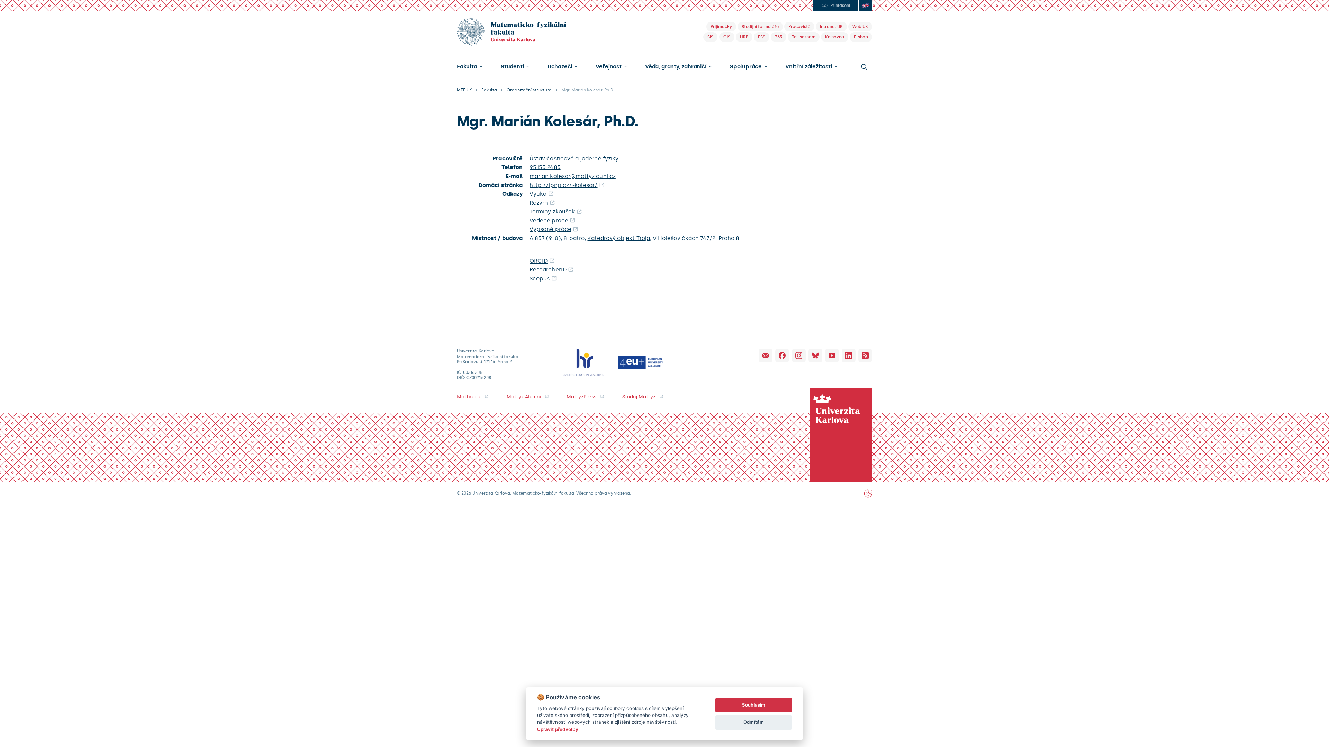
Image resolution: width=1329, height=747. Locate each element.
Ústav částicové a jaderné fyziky (574, 158)
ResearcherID (548, 269)
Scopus (540, 278)
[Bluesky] (815, 355)
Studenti (512, 67)
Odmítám (753, 722)
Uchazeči (560, 67)
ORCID (539, 261)
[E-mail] (765, 355)
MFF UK (464, 90)
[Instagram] (799, 355)
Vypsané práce (550, 229)
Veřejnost (608, 67)
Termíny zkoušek (552, 211)
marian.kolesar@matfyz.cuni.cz (573, 176)
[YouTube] (832, 355)
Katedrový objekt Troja (618, 238)
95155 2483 (545, 167)
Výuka (538, 194)
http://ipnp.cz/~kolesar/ (564, 185)
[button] (469, 66)
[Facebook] (782, 355)
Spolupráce (746, 67)
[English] (865, 5)
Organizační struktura (529, 90)
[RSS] (865, 355)
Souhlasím (753, 705)
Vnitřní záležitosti (808, 67)
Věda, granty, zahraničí (675, 67)
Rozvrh (539, 203)
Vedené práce (549, 220)
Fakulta (467, 67)
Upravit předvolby (557, 729)
